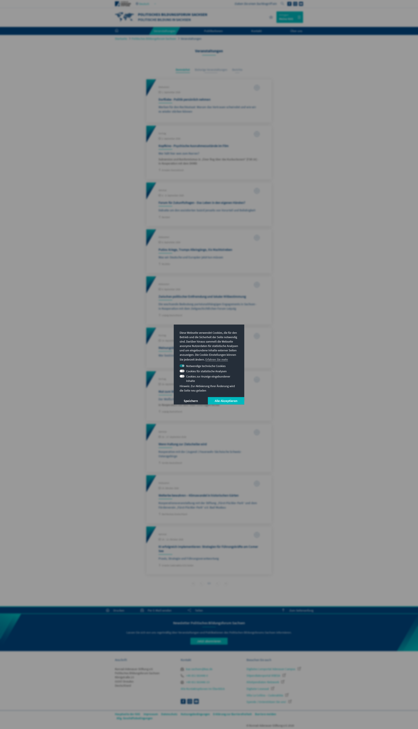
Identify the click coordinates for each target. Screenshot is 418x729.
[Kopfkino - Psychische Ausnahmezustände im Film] (209, 152)
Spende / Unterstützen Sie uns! (267, 702)
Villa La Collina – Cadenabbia (265, 695)
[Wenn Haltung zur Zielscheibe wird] (209, 448)
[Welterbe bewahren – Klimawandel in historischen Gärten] (209, 499)
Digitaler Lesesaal (258, 689)
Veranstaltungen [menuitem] (165, 31)
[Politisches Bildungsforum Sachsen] (125, 17)
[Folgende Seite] (217, 583)
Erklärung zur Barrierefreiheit (232, 714)
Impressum (151, 714)
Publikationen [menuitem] (213, 31)
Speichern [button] (191, 401)
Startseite (121, 38)
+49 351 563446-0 (196, 675)
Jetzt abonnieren (209, 641)
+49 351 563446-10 (197, 682)
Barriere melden (265, 714)
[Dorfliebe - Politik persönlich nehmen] (209, 100)
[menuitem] (120, 31)
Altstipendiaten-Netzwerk (263, 682)
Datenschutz (169, 714)
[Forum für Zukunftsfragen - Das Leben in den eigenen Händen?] (209, 204)
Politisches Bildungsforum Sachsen (154, 38)
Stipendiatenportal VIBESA (264, 675)
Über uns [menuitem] (296, 31)
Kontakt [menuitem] (256, 31)
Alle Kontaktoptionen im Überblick (203, 689)
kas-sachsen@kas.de (198, 669)
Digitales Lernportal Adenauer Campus (271, 669)
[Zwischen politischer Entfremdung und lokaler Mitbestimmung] (209, 300)
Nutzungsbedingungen (195, 714)
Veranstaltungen (191, 38)
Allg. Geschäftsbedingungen (135, 718)
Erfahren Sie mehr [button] (216, 359)
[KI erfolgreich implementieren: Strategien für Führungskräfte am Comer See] (209, 550)
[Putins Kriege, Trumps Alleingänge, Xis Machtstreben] (209, 251)
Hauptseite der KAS (127, 714)
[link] (201, 583)
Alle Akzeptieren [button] (226, 401)
